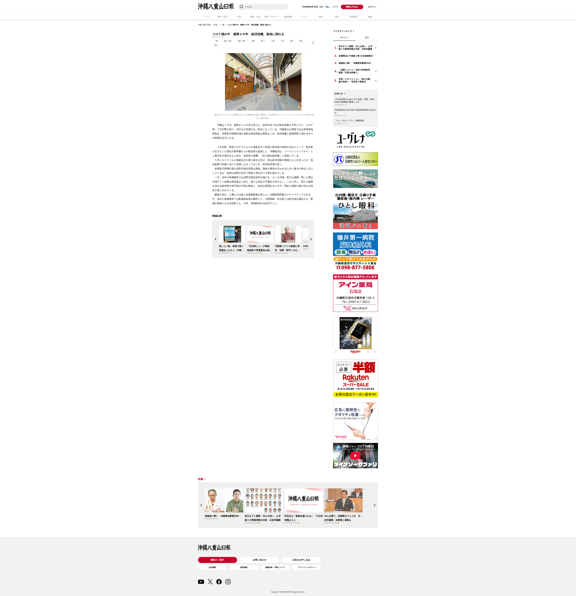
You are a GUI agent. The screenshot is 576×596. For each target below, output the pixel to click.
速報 (370, 16)
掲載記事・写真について (275, 567)
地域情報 (288, 16)
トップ (206, 16)
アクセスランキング (342, 31)
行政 (273, 41)
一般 (222, 25)
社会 (239, 16)
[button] (215, 239)
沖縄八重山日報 (204, 25)
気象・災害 (241, 41)
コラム (304, 16)
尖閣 (253, 41)
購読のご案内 (217, 559)
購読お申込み (352, 7)
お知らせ (338, 93)
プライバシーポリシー (307, 567)
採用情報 (243, 567)
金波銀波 (353, 16)
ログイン (372, 7)
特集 (321, 16)
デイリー (344, 37)
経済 (291, 41)
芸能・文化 (255, 16)
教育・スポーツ (271, 16)
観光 (301, 41)
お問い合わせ (259, 559)
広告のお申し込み (301, 559)
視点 (337, 16)
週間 (367, 37)
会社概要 (212, 567)
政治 (216, 45)
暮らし (263, 41)
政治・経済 (222, 16)
